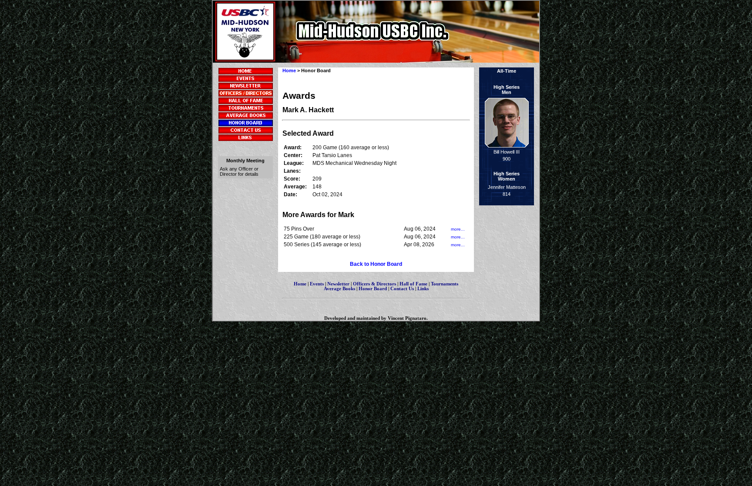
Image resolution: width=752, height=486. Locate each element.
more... (458, 229)
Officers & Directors (375, 284)
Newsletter (338, 284)
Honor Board (373, 288)
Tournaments (444, 284)
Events (317, 284)
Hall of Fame (413, 284)
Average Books (339, 288)
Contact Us (402, 288)
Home (289, 70)
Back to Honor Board (376, 264)
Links (423, 288)
